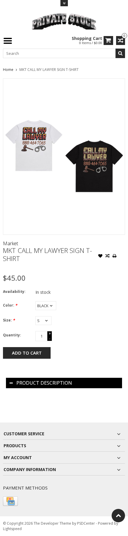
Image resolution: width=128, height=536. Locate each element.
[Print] (114, 256)
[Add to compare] (107, 256)
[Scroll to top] (118, 515)
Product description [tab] (44, 383)
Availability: (14, 291)
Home (8, 69)
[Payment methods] (10, 501)
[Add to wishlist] (100, 256)
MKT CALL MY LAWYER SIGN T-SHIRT (49, 69)
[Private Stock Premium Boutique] (64, 21)
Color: (10, 305)
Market (10, 243)
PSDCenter (86, 523)
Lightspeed (12, 528)
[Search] (120, 53)
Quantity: (12, 335)
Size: (9, 320)
